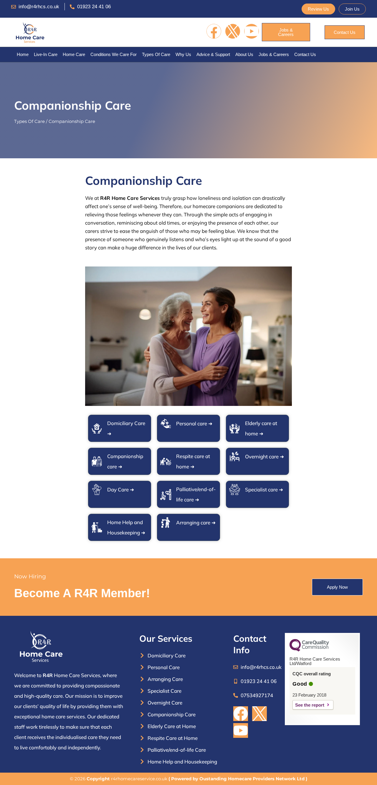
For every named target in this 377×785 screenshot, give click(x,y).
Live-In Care (45, 54)
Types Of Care (156, 54)
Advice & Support (213, 54)
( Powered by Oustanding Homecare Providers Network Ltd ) (237, 778)
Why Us (183, 54)
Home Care (74, 54)
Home (23, 54)
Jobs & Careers (274, 54)
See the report (309, 704)
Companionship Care (72, 121)
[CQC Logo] (309, 650)
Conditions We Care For (113, 54)
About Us (244, 54)
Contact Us (305, 54)
